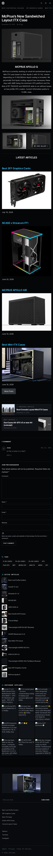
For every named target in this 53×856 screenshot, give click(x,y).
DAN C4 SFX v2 (13, 654)
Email (4, 512)
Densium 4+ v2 (13, 594)
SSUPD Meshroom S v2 (16, 634)
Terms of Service (24, 849)
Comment (5, 476)
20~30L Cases (33, 561)
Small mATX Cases (8, 820)
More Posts (8, 391)
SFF (46, 565)
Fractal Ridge (13, 621)
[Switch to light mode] (45, 3)
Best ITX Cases (7, 817)
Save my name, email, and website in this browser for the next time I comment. (24, 537)
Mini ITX (32, 565)
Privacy (12, 849)
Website (4, 523)
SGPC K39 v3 (13, 607)
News (40, 565)
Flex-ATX (6, 565)
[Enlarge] (47, 99)
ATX (43, 561)
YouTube (5, 835)
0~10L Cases (7, 561)
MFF (14, 565)
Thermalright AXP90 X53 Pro (18, 647)
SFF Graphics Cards (34, 8)
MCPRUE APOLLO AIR (14, 290)
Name (4, 502)
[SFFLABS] (3, 3)
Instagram (5, 838)
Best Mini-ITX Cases (13, 344)
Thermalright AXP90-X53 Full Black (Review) (24, 661)
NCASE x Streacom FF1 (15, 223)
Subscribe (45, 800)
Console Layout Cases (9, 824)
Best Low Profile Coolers (13, 8)
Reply (9, 455)
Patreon (4, 831)
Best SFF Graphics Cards (16, 168)
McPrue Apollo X (14, 674)
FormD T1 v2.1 (13, 587)
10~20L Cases (20, 561)
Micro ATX (22, 565)
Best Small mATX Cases (17, 614)
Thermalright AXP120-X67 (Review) (21, 627)
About (4, 849)
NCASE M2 (12, 600)
